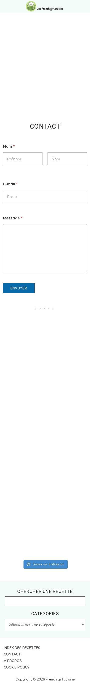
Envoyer (18, 288)
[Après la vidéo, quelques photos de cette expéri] (45, 341)
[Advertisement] (45, 75)
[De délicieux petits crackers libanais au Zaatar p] (45, 514)
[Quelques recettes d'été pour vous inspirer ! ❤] (45, 489)
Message (12, 218)
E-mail (10, 184)
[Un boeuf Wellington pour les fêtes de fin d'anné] (45, 543)
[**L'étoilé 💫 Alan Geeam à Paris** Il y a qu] (45, 415)
